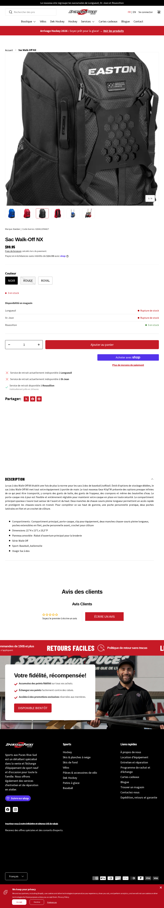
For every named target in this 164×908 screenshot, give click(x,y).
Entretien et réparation (134, 762)
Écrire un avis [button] (104, 616)
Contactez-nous (129, 792)
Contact (138, 21)
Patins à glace (71, 783)
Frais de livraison (13, 251)
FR (129, 12)
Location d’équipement (134, 757)
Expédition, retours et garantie (138, 797)
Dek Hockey (57, 21)
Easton (16, 229)
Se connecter (146, 12)
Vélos (43, 21)
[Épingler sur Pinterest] (39, 398)
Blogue (125, 21)
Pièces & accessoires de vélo (80, 772)
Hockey (72, 21)
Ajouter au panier (102, 345)
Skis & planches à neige (76, 757)
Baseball (68, 788)
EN (134, 12)
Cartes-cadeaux (108, 21)
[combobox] (30, 12)
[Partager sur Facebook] (32, 398)
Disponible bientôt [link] (33, 708)
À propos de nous (130, 752)
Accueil (9, 50)
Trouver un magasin (132, 787)
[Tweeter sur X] (26, 398)
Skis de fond (70, 762)
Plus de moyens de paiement (128, 365)
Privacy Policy (63, 897)
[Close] (160, 887)
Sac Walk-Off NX (27, 50)
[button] (158, 12)
